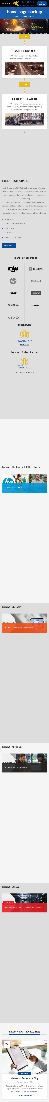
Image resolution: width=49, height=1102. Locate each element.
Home (17, 16)
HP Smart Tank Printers (24, 1078)
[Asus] (13, 293)
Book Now (24, 344)
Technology (24, 1073)
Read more (8, 245)
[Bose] (36, 305)
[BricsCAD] (36, 269)
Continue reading (24, 1095)
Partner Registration (25, 372)
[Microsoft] (36, 281)
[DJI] (13, 269)
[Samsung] (13, 305)
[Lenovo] (36, 293)
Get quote (42, 3)
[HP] (13, 281)
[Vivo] (13, 317)
